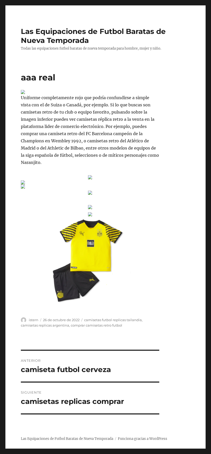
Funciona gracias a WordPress (142, 439)
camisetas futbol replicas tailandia (113, 320)
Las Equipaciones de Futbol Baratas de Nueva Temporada (67, 439)
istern (33, 320)
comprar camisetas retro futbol (96, 325)
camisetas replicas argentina (45, 325)
